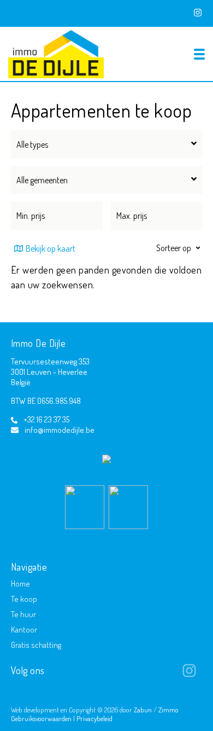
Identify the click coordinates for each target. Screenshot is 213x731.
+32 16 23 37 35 (46, 419)
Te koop (24, 599)
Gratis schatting (36, 645)
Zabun (143, 709)
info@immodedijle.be (59, 430)
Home (20, 583)
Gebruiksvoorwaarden (42, 718)
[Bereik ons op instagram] (189, 674)
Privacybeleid (94, 718)
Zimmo (168, 709)
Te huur (23, 614)
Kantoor (24, 629)
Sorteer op (173, 247)
